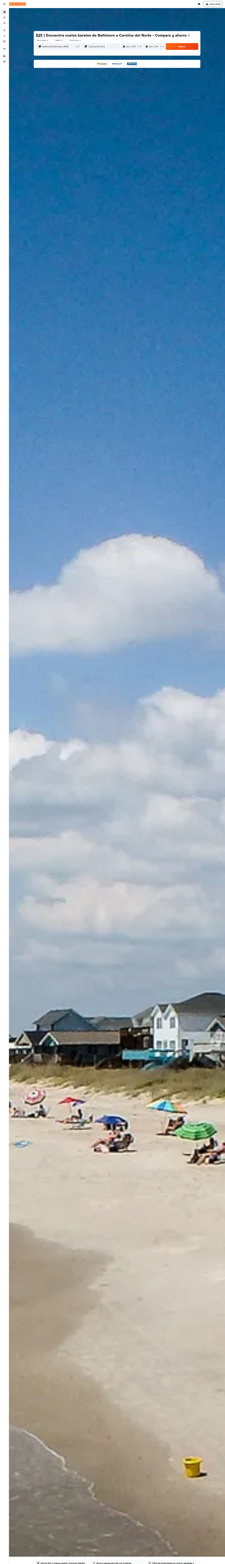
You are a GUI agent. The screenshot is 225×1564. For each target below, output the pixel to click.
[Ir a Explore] (4, 30)
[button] (4, 4)
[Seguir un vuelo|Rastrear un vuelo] (4, 36)
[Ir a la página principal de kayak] (17, 4)
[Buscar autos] (4, 23)
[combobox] (43, 40)
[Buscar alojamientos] (4, 17)
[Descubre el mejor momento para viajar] (4, 41)
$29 (39, 35)
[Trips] (4, 48)
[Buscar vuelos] (4, 12)
